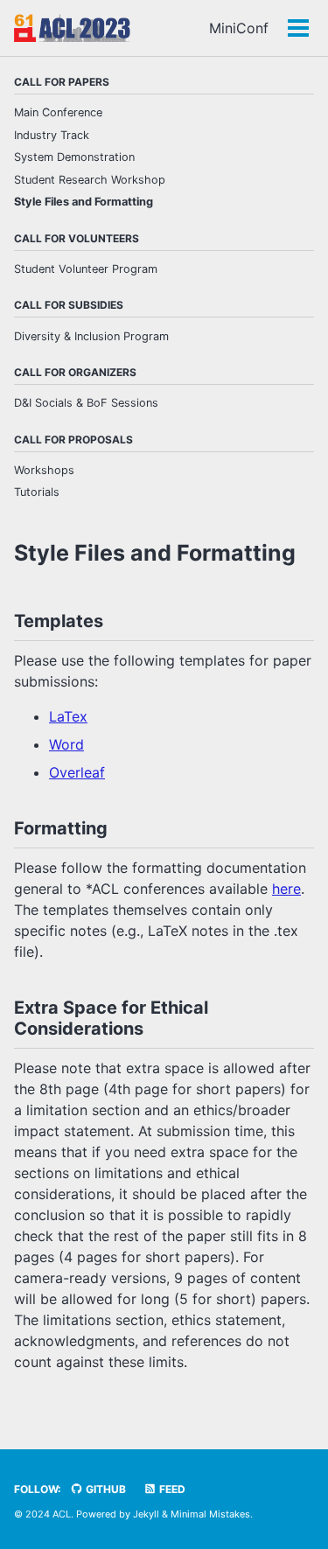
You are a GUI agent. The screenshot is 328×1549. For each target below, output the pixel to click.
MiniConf (239, 28)
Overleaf (77, 772)
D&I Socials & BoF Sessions (86, 402)
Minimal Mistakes (210, 1514)
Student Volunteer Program (85, 269)
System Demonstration (74, 157)
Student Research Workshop (89, 179)
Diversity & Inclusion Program (91, 336)
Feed (171, 1489)
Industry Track (51, 135)
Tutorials (36, 492)
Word (66, 744)
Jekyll (146, 1514)
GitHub (104, 1489)
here (286, 888)
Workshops (44, 470)
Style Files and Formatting (83, 201)
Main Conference (58, 112)
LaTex (68, 716)
